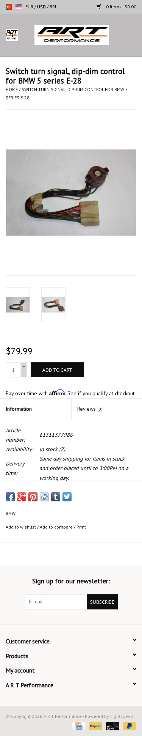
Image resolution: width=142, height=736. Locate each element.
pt (9, 7)
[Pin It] (32, 496)
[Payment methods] (77, 725)
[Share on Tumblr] (55, 496)
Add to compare (57, 527)
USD (42, 6)
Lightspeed (121, 716)
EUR (29, 6)
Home (12, 89)
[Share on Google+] (21, 496)
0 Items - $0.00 (120, 6)
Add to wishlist (21, 527)
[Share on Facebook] (10, 496)
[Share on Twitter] (67, 496)
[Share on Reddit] (44, 496)
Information (19, 408)
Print (81, 527)
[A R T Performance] (83, 34)
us (19, 7)
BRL (53, 6)
